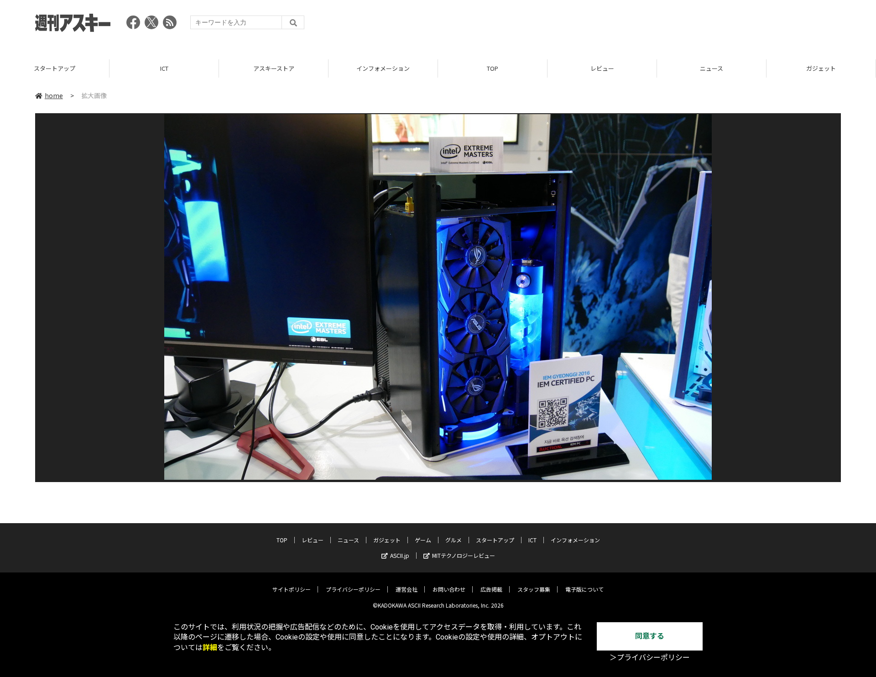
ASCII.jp (399, 555)
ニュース (711, 68)
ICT (164, 68)
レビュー (602, 68)
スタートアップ (54, 68)
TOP (492, 68)
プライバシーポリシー (353, 589)
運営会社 (406, 589)
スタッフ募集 (533, 589)
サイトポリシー (291, 589)
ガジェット (821, 68)
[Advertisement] (675, 25)
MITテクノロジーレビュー (463, 555)
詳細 (210, 647)
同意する (649, 636)
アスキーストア (273, 68)
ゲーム (423, 540)
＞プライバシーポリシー (650, 657)
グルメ (453, 540)
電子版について (584, 589)
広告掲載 (491, 589)
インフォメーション (383, 68)
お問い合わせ (449, 589)
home (54, 95)
